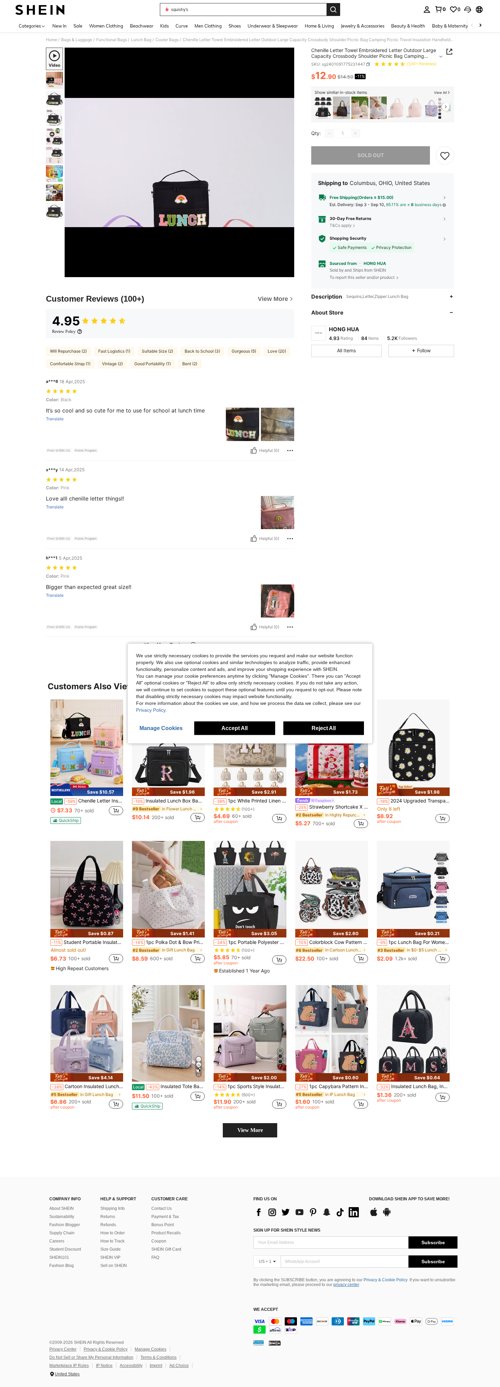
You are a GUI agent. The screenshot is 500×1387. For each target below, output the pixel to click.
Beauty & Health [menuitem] (408, 26)
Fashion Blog (61, 1265)
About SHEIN (61, 1208)
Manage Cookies (150, 1349)
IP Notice (104, 1365)
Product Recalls (166, 1233)
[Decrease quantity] (329, 133)
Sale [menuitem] (77, 26)
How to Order (112, 1233)
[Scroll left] (472, 25)
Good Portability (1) (152, 363)
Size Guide (110, 1249)
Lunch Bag (141, 39)
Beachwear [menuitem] (141, 26)
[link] (440, 9)
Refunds (108, 1224)
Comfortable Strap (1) (70, 363)
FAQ (155, 1257)
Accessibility (131, 1365)
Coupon (158, 1241)
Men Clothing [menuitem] (208, 26)
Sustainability (61, 1216)
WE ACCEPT (265, 1309)
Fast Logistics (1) (114, 351)
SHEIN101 (59, 1257)
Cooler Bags (167, 39)
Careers (56, 1241)
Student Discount (65, 1249)
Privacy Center (63, 1349)
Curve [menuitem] (182, 26)
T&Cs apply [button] (341, 225)
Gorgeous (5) (244, 351)
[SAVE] (445, 155)
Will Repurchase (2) (68, 351)
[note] (86, 789)
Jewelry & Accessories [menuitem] (362, 26)
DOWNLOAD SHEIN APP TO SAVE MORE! (409, 1199)
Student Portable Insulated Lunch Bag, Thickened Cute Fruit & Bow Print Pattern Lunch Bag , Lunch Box (87, 942)
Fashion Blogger (64, 1224)
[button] (468, 9)
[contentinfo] (355, 1325)
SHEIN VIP (110, 1257)
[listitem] (323, 108)
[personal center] (427, 9)
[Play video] (179, 162)
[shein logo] (40, 9)
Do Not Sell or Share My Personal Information (91, 1357)
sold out (370, 155)
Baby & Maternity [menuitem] (450, 26)
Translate (55, 419)
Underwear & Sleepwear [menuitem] (273, 26)
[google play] (386, 1215)
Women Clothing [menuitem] (106, 26)
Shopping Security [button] (348, 238)
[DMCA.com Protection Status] (275, 1342)
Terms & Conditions (158, 1357)
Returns (107, 1216)
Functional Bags (111, 39)
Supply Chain (61, 1233)
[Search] (333, 9)
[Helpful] (254, 450)
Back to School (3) (202, 351)
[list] (307, 1212)
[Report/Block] (290, 450)
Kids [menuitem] (164, 26)
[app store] (374, 1215)
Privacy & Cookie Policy (385, 1280)
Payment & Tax (165, 1216)
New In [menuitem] (59, 26)
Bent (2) (189, 363)
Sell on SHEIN (113, 1265)
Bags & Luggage (76, 39)
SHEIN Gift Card (166, 1249)
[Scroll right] (480, 25)
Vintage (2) (112, 363)
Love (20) (277, 351)
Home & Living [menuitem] (319, 26)
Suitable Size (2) (157, 351)
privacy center (346, 1284)
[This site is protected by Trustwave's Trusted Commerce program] (258, 1342)
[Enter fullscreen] (287, 271)
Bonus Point (162, 1224)
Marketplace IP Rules (69, 1365)
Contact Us (161, 1208)
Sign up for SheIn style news (286, 1230)
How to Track (112, 1241)
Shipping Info (112, 1208)
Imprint (156, 1365)
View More (250, 1130)
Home (51, 39)
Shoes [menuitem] (235, 26)
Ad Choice (179, 1365)
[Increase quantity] (355, 133)
